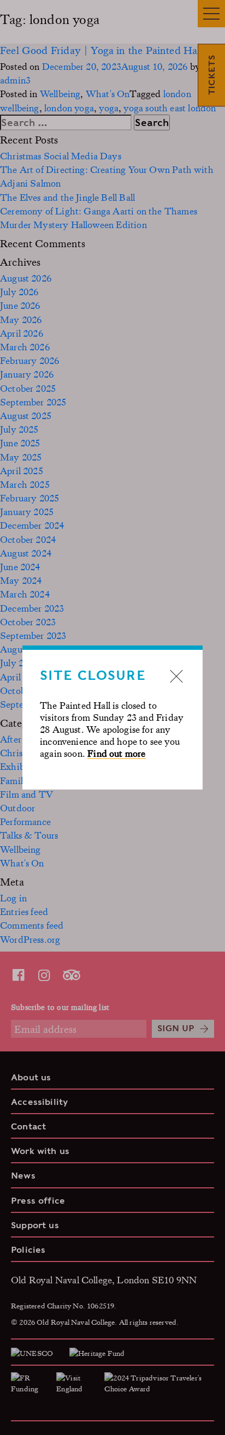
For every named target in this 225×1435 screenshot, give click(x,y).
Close (176, 676)
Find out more (116, 753)
